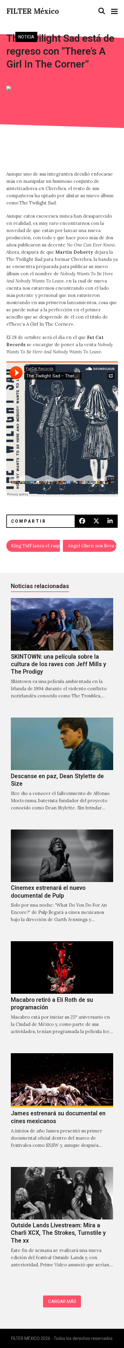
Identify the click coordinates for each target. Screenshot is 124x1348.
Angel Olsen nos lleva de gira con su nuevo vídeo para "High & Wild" (92, 546)
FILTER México (32, 11)
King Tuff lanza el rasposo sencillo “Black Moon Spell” (35, 546)
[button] (101, 11)
